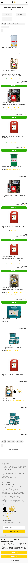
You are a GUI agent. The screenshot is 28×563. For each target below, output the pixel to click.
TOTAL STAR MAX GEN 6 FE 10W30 (9, 256)
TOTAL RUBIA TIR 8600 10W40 (8, 224)
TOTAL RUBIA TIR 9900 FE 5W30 (8, 398)
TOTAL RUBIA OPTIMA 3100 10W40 (14, 169)
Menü (2, 2)
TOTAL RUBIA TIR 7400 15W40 (8, 102)
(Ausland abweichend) (15, 78)
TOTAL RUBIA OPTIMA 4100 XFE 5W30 (10, 287)
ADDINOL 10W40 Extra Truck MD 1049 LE (10, 424)
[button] (2, 24)
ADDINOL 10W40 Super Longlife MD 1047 (10, 345)
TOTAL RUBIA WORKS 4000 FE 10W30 (10, 47)
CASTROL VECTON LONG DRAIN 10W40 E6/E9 (11, 166)
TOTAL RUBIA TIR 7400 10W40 (8, 193)
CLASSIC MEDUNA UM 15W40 (13, 107)
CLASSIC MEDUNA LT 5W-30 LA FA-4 (14, 292)
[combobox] (11, 24)
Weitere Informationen (14, 560)
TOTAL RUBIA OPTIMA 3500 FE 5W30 (17, 400)
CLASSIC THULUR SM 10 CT (12, 139)
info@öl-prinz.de (9, 513)
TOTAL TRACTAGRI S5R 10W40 (8, 372)
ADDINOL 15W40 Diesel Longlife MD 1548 (10, 318)
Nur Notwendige (14, 556)
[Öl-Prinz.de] (14, 2)
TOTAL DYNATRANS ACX (7, 134)
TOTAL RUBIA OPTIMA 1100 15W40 (9, 70)
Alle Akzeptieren (14, 552)
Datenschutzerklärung (5, 549)
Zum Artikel (14, 85)
